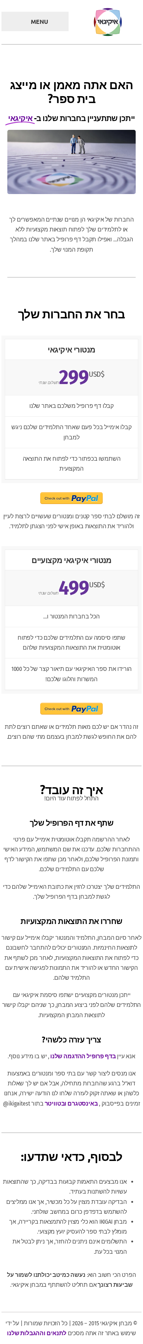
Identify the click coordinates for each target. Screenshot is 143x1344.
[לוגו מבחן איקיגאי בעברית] (107, 10)
